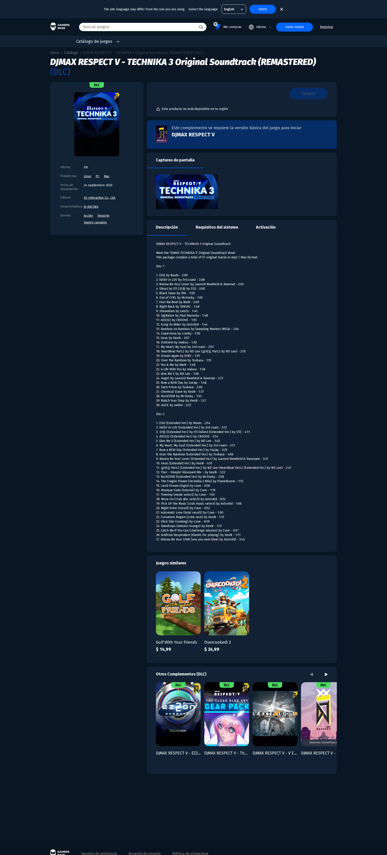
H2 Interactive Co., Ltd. (100, 198)
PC (97, 176)
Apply (262, 9)
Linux (87, 176)
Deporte (103, 216)
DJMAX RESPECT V (193, 134)
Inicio (54, 53)
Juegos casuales (95, 222)
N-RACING (91, 207)
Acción (88, 216)
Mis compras (228, 25)
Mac (107, 176)
